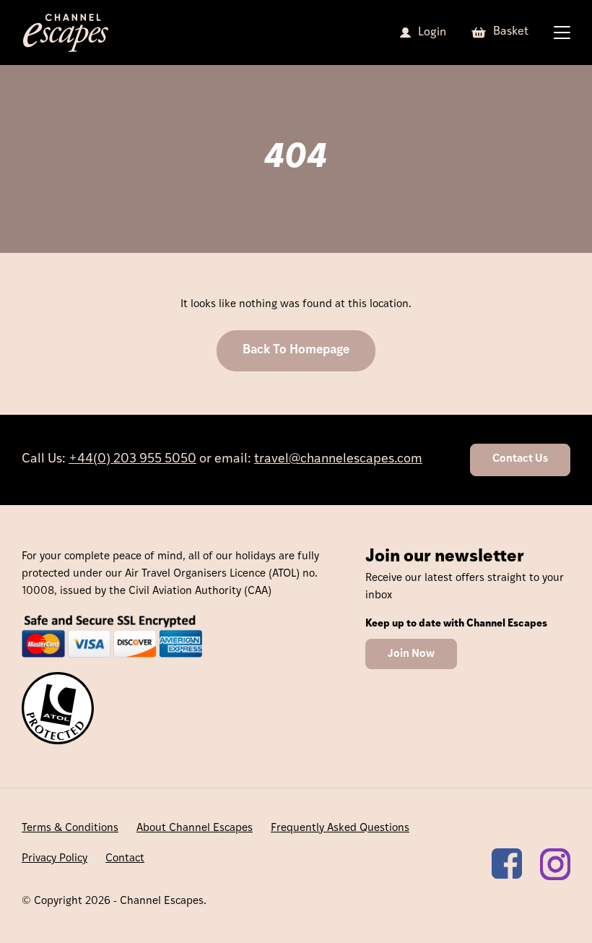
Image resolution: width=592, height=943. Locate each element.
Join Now (411, 654)
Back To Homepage (296, 350)
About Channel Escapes (194, 828)
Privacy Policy (54, 858)
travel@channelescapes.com (338, 459)
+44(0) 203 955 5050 (132, 459)
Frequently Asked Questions (340, 828)
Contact (124, 858)
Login (432, 32)
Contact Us (520, 459)
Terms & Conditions (70, 828)
